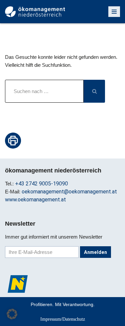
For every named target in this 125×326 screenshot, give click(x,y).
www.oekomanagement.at (35, 199)
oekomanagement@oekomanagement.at (69, 191)
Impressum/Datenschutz (62, 319)
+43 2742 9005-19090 (41, 183)
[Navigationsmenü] (114, 11)
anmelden (95, 252)
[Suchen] (94, 91)
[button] (12, 314)
